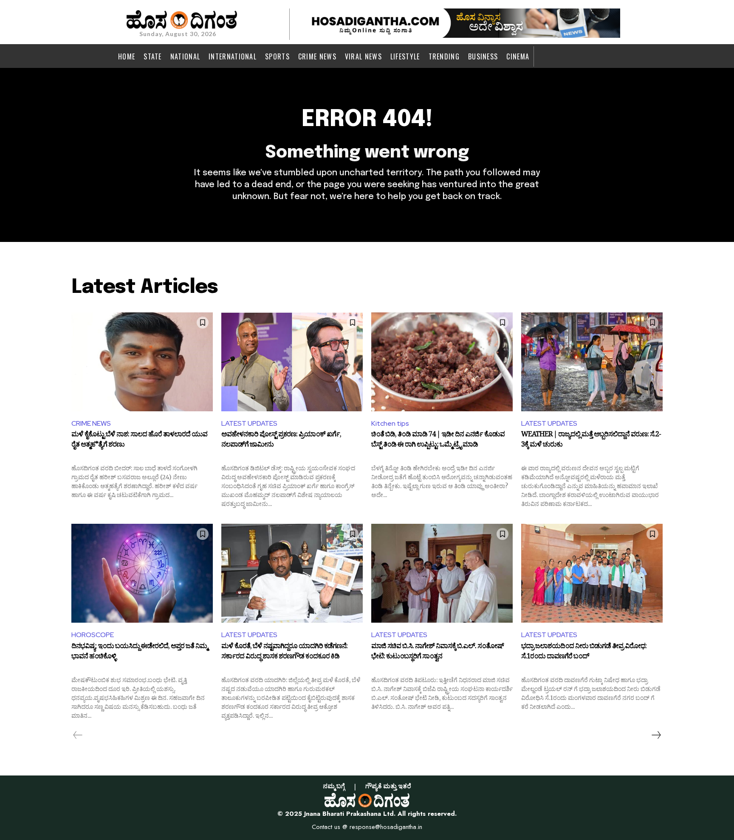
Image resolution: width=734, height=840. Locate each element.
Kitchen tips (390, 423)
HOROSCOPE (92, 634)
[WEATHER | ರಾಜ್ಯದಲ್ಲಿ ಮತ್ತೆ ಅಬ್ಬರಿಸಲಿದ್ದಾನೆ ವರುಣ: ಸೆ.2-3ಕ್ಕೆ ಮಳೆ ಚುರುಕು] (592, 361)
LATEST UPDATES (249, 423)
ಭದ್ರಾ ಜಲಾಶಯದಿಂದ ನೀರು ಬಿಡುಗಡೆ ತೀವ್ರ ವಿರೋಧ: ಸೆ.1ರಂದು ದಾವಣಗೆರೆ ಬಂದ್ (583, 652)
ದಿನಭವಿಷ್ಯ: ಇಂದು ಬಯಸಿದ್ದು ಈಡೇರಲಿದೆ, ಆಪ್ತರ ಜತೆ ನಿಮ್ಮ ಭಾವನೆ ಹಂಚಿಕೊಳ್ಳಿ (139, 652)
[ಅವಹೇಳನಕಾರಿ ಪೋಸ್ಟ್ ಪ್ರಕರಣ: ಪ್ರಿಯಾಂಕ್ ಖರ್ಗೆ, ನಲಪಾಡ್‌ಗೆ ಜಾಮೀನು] (292, 361)
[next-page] (656, 735)
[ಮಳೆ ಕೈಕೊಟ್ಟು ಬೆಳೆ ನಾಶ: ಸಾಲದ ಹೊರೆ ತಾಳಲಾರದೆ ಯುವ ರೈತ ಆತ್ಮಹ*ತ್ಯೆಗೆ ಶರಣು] (142, 361)
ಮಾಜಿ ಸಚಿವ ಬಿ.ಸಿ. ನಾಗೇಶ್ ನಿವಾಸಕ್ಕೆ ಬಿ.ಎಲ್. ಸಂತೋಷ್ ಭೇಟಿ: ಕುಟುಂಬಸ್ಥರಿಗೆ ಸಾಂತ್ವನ (437, 652)
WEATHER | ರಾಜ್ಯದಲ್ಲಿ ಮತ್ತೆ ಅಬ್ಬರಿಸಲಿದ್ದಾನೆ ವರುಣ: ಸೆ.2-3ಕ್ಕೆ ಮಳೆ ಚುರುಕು (591, 440)
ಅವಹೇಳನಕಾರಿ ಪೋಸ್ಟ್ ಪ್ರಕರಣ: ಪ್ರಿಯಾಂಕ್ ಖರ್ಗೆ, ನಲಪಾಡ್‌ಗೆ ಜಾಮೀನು (281, 440)
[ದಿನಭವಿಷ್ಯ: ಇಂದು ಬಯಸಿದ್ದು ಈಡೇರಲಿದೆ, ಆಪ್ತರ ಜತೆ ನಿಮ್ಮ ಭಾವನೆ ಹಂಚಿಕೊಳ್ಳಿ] (142, 573)
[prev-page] (78, 735)
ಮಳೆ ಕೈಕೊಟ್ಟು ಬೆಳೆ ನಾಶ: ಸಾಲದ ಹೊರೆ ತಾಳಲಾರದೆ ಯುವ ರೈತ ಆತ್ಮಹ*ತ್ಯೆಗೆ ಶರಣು (139, 440)
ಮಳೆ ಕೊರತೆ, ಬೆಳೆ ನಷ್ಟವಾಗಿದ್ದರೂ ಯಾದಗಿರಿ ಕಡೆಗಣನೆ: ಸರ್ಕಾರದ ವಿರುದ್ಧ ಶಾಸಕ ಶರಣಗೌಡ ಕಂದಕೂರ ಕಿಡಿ (284, 652)
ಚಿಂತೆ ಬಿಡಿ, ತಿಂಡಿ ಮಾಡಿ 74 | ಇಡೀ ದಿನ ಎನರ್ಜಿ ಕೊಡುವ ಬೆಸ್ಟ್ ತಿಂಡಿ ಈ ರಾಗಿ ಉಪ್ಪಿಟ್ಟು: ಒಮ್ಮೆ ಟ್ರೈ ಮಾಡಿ (438, 440)
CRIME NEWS (91, 423)
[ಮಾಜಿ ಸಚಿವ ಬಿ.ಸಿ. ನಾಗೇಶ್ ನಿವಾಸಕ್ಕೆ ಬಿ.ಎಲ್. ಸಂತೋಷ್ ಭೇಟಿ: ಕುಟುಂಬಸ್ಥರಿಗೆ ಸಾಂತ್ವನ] (442, 573)
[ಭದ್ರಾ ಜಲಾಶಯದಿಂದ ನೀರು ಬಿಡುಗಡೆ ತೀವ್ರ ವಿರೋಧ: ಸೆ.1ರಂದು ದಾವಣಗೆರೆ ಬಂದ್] (592, 573)
